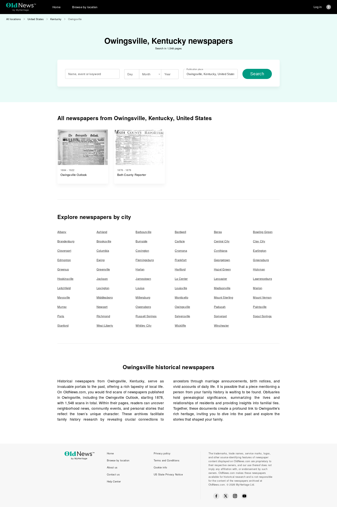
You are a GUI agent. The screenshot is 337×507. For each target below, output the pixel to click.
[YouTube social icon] (244, 496)
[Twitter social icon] (226, 496)
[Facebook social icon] (216, 496)
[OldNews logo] (21, 5)
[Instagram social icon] (235, 496)
